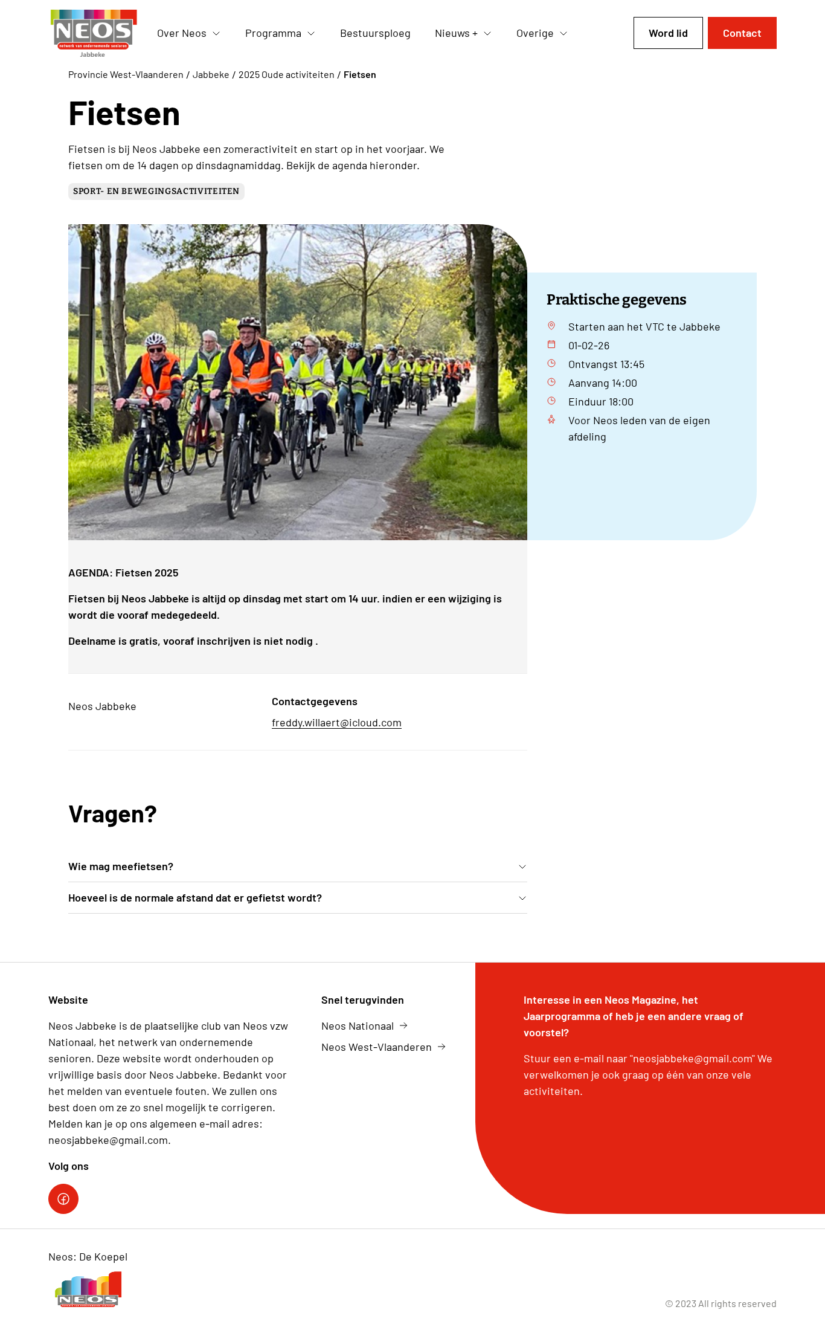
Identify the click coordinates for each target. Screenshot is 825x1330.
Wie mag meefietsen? (120, 866)
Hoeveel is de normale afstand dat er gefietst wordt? (195, 897)
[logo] (93, 33)
